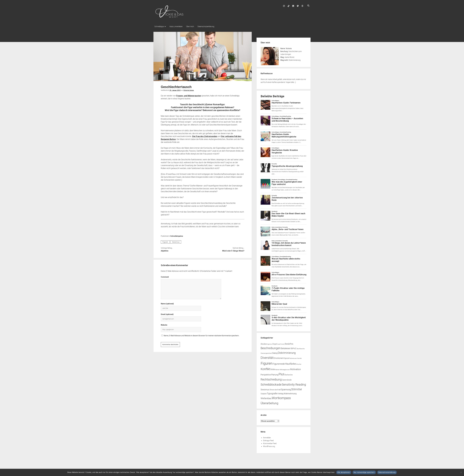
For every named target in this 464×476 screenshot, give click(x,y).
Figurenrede (279, 364)
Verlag (280, 393)
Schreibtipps (159, 26)
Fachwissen (293, 358)
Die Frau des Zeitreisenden (204, 136)
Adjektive (164, 251)
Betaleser (285, 348)
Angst (274, 344)
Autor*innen (281, 344)
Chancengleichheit (266, 353)
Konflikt (265, 369)
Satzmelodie (286, 380)
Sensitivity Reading (294, 384)
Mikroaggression (285, 369)
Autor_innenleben (176, 26)
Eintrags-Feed (268, 441)
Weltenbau (266, 398)
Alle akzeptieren (343, 472)
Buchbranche (301, 349)
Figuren (165, 242)
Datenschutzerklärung (206, 26)
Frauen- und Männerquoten (188, 96)
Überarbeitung (269, 403)
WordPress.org (269, 446)
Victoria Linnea (188, 90)
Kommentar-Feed (269, 443)
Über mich (190, 26)
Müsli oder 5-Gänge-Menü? (233, 251)
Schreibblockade (271, 384)
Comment (165, 277)
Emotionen (278, 358)
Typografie (272, 393)
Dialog (274, 353)
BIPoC (293, 348)
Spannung (286, 389)
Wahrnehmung (290, 393)
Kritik (273, 369)
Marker (277, 369)
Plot (281, 374)
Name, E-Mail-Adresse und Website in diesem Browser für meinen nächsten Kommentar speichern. (201, 336)
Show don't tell (275, 390)
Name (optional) (167, 304)
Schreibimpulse (176, 236)
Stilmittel (296, 389)
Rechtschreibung (271, 379)
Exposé (286, 358)
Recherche (288, 375)
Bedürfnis (289, 344)
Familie (299, 358)
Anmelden (267, 438)
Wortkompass (281, 398)
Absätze (264, 344)
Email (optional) (167, 314)
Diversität (267, 358)
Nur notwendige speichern (364, 472)
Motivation (295, 369)
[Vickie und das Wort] (169, 18)
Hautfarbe (290, 363)
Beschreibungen (271, 348)
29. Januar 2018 (175, 90)
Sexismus (176, 242)
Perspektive (266, 375)
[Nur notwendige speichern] (461, 472)
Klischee (298, 364)
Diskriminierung (287, 352)
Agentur (269, 344)
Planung (274, 375)
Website (164, 325)
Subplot (264, 394)
